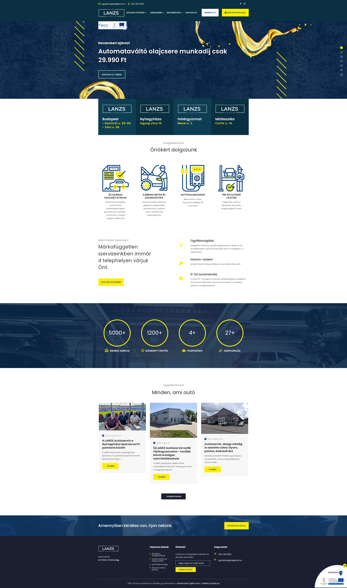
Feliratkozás (186, 569)
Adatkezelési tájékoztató (188, 583)
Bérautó (211, 12)
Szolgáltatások (135, 12)
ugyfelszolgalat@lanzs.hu (113, 4)
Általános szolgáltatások (158, 555)
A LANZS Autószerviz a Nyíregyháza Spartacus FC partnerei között (121, 444)
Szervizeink (156, 12)
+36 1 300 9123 (137, 4)
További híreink (173, 496)
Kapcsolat (191, 12)
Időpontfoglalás (236, 12)
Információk (174, 12)
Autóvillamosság (159, 564)
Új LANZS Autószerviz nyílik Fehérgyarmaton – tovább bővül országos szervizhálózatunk (172, 453)
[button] (341, 48)
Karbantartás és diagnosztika (159, 560)
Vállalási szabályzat (211, 583)
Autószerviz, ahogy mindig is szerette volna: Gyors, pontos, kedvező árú (223, 447)
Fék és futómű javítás (159, 569)
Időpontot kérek (112, 74)
